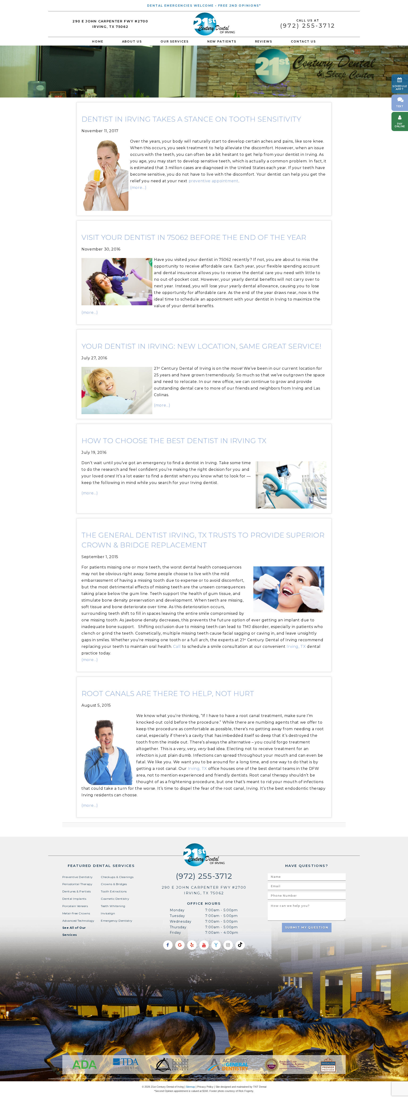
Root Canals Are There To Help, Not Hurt (167, 693)
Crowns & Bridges (114, 884)
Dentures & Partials (76, 891)
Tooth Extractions (114, 891)
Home (97, 41)
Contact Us (303, 41)
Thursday (178, 927)
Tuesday (177, 916)
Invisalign (108, 913)
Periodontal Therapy (77, 884)
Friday (175, 932)
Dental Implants (74, 898)
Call (177, 646)
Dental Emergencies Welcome (180, 5)
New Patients (221, 41)
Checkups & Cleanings (117, 877)
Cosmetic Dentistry (115, 898)
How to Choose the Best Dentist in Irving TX (173, 440)
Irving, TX (296, 646)
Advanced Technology (78, 920)
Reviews (263, 41)
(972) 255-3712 (308, 24)
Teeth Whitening (113, 906)
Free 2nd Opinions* (239, 5)
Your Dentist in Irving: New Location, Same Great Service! (201, 346)
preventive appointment (213, 181)
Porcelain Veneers (75, 906)
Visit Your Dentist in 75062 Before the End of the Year (193, 237)
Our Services (175, 41)
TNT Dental (259, 1086)
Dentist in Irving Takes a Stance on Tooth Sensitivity (191, 119)
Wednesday (181, 921)
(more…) (138, 187)
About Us (132, 41)
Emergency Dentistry (116, 920)
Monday (177, 910)
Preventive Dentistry (77, 877)
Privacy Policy (205, 1086)
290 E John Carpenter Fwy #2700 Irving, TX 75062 (110, 24)
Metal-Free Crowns (76, 913)
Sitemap (190, 1086)
